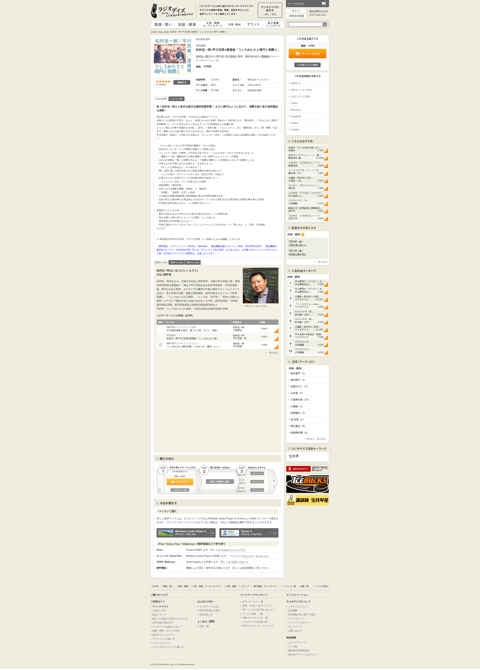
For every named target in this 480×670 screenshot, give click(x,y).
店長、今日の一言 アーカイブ (257, 605)
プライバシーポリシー (299, 622)
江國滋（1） (297, 406)
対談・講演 (188, 24)
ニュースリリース (297, 642)
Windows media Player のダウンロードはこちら (186, 533)
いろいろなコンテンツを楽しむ (168, 647)
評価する (181, 82)
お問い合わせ (295, 630)
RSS (302, 234)
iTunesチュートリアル (233, 549)
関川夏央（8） (299, 426)
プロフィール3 (193, 262)
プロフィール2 (176, 262)
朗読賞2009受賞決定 (298, 650)
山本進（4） (297, 393)
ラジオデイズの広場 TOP (255, 622)
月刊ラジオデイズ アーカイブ (258, 626)
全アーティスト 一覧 (252, 601)
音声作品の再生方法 (162, 622)
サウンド (252, 24)
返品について (159, 614)
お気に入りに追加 (307, 65)
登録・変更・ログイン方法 (165, 630)
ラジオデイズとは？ (209, 606)
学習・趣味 (234, 24)
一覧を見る (272, 352)
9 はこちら (248, 555)
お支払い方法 (159, 610)
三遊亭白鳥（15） (300, 399)
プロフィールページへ (256, 306)
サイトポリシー (296, 618)
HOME (154, 32)
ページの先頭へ (322, 586)
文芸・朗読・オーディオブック (214, 24)
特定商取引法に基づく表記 (301, 614)
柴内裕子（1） (299, 379)
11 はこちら (262, 555)
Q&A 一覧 (204, 626)
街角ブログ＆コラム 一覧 (255, 617)
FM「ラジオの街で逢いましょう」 (259, 609)
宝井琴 (294, 456)
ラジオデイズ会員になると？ (167, 626)
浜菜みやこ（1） (300, 386)
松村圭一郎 (202, 56)
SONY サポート (240, 561)
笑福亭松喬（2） (300, 432)
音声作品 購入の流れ (209, 610)
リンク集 (292, 646)
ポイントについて (161, 643)
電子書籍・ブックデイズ (273, 24)
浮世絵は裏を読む (298, 254)
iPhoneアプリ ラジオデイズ (302, 654)
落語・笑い (163, 24)
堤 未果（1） (298, 419)
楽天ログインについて (163, 635)
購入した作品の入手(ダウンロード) (170, 618)
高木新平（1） (299, 373)
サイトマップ (295, 626)
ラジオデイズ (172, 10)
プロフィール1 (161, 262)
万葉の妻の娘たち (298, 245)
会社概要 (292, 610)
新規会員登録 (296, 16)
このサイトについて (298, 606)
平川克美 (230, 56)
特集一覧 (304, 586)
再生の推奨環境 (160, 606)
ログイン (296, 11)
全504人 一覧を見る (316, 439)
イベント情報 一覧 (252, 614)
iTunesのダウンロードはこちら (248, 533)
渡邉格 (265, 56)
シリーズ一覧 (290, 586)
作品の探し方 (206, 614)
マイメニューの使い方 (163, 639)
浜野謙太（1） (299, 413)
